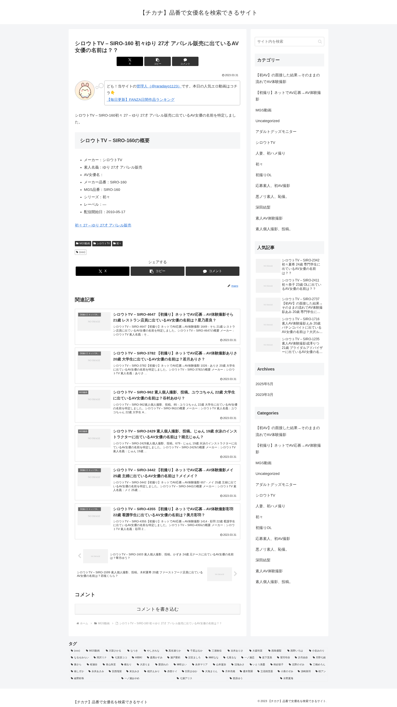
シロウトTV (103, 243)
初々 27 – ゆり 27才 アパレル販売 (103, 225)
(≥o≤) (82, 252)
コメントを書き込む (157, 609)
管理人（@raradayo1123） (159, 86)
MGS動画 (84, 243)
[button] (157, 61)
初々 (118, 243)
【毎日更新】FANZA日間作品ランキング (141, 100)
